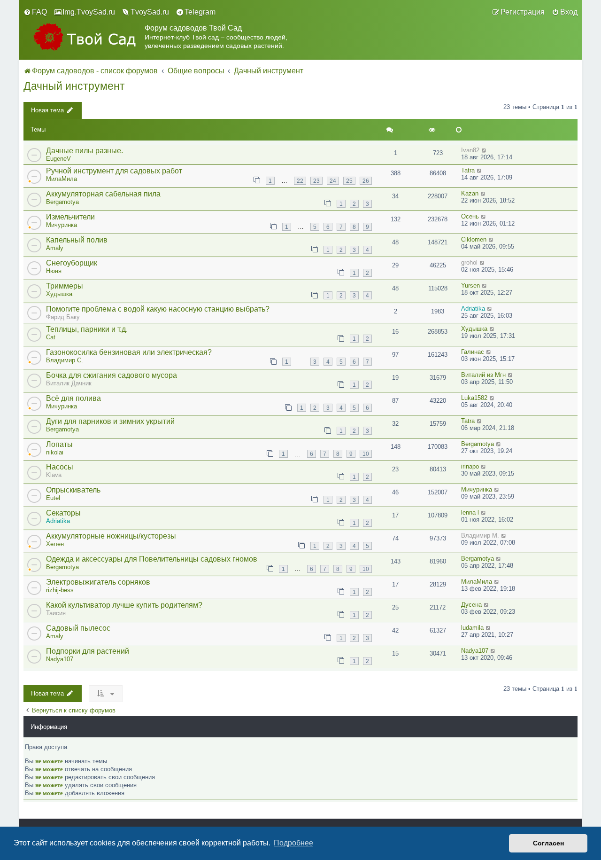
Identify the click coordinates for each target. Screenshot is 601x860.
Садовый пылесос (78, 628)
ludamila (472, 627)
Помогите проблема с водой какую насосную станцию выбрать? (158, 309)
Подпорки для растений (87, 651)
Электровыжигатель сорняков (98, 582)
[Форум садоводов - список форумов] (84, 37)
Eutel (53, 497)
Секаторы (63, 513)
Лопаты (59, 444)
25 (349, 181)
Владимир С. (64, 360)
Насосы (59, 467)
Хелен (55, 543)
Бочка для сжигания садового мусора (111, 375)
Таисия (56, 613)
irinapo (470, 466)
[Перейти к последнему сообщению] (484, 150)
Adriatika (473, 308)
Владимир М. (480, 535)
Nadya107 (59, 659)
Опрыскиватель (73, 490)
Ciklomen (473, 239)
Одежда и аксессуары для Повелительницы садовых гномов (151, 559)
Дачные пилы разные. (84, 151)
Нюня (54, 270)
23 (316, 181)
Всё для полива (73, 398)
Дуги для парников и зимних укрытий (110, 421)
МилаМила (61, 178)
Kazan (469, 193)
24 (333, 181)
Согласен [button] (548, 843)
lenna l (470, 512)
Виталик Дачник (69, 383)
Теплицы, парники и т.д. (87, 329)
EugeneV (58, 158)
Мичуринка (61, 224)
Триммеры (64, 286)
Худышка (59, 293)
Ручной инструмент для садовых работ (114, 171)
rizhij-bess (60, 590)
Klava (54, 474)
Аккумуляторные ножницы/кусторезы (111, 536)
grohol (469, 262)
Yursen (470, 285)
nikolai (54, 452)
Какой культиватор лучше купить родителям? (124, 605)
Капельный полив (77, 240)
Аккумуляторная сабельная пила (103, 194)
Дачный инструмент (74, 86)
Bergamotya (62, 201)
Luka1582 (474, 397)
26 (365, 181)
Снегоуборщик (71, 263)
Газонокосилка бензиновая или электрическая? (129, 352)
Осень (470, 216)
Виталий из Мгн (483, 374)
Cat (50, 337)
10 (365, 454)
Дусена (471, 604)
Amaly (54, 247)
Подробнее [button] (293, 843)
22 (300, 181)
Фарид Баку (63, 317)
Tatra (468, 170)
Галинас (472, 351)
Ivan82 (470, 150)
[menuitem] (35, 12)
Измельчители (70, 217)
